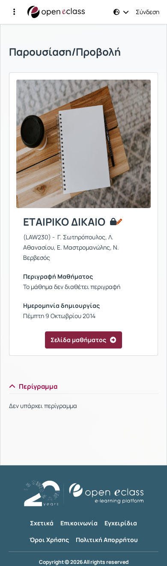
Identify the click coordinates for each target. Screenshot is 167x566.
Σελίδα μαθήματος (78, 340)
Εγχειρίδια (120, 523)
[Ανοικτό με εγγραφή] (115, 222)
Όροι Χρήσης (49, 540)
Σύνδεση (147, 12)
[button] (14, 12)
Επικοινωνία (79, 523)
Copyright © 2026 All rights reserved (83, 562)
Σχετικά (42, 523)
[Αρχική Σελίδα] (56, 12)
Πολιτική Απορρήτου (107, 540)
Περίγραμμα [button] (38, 386)
